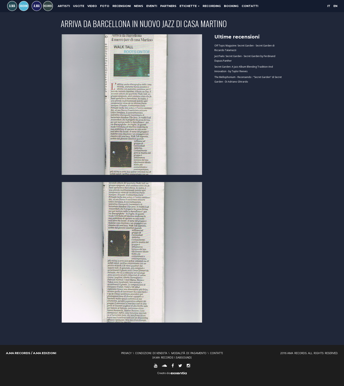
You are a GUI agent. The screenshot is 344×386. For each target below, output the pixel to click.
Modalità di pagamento (188, 353)
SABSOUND (183, 357)
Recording (212, 6)
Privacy (126, 353)
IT (328, 6)
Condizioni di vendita (151, 353)
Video (92, 6)
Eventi (151, 6)
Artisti (64, 6)
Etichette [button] (188, 6)
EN (335, 6)
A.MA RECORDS (163, 357)
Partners (168, 6)
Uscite (78, 6)
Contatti (250, 6)
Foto (104, 6)
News (138, 6)
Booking (231, 6)
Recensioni (121, 6)
